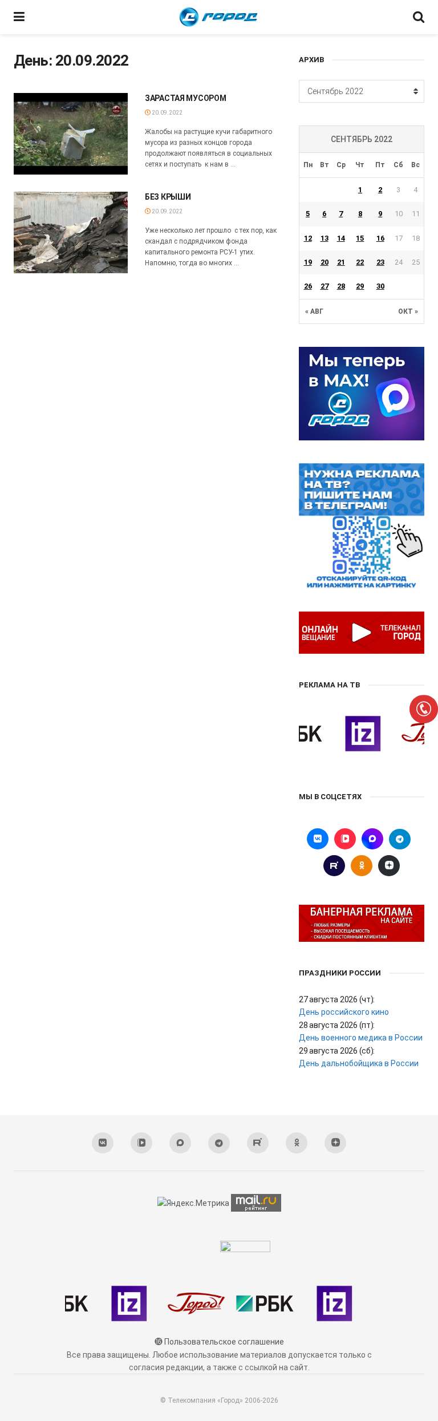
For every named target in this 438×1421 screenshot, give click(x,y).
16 (380, 238)
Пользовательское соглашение (224, 1341)
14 (341, 238)
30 (380, 286)
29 (360, 286)
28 (341, 286)
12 (308, 238)
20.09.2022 (166, 113)
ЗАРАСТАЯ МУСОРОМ (185, 98)
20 (324, 262)
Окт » (408, 311)
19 (308, 262)
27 (324, 286)
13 (324, 238)
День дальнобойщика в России (359, 1063)
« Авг (314, 311)
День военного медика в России (361, 1037)
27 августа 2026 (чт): (337, 999)
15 (360, 238)
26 (308, 286)
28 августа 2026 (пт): (337, 1025)
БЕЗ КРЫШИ (167, 196)
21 (341, 262)
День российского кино (344, 1012)
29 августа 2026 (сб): (337, 1050)
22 (360, 262)
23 (380, 262)
